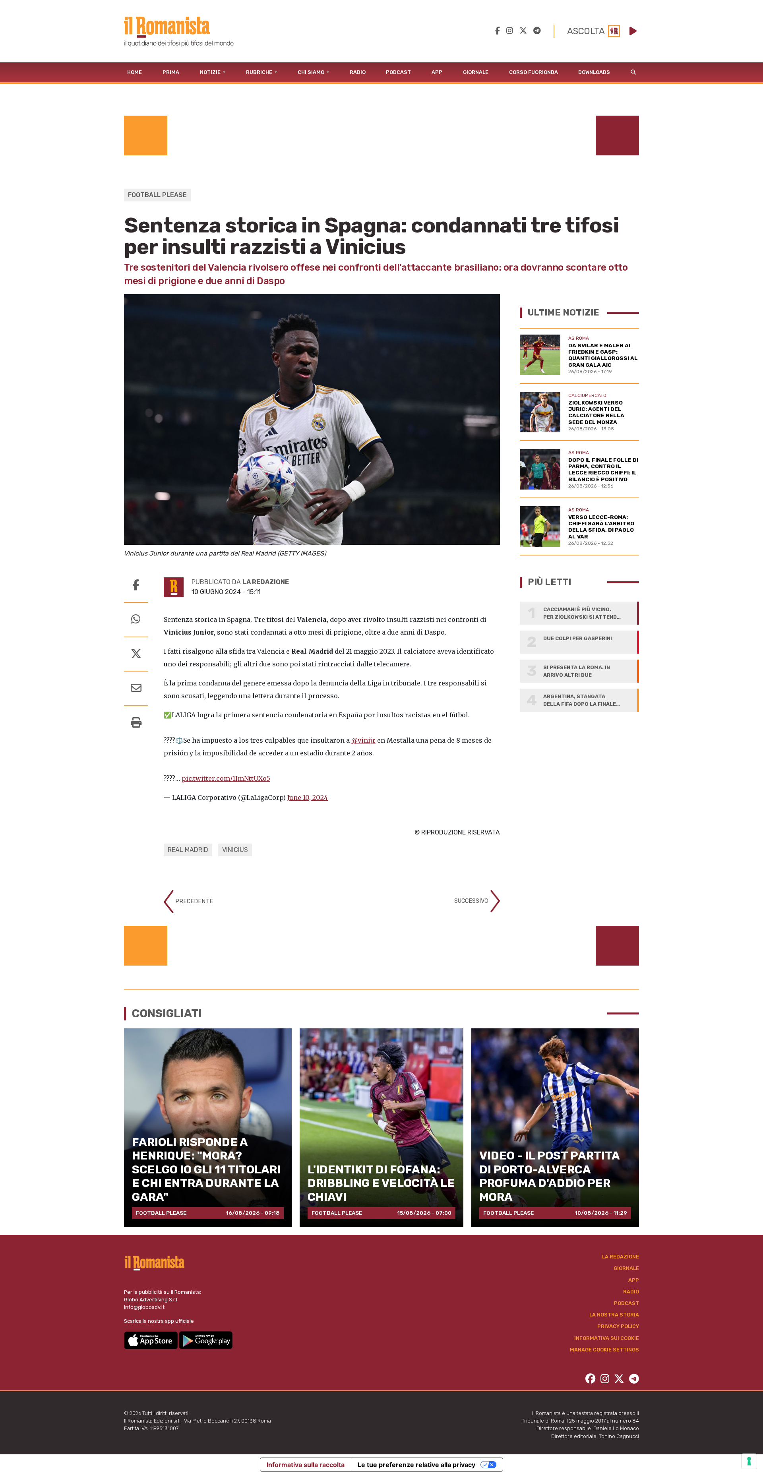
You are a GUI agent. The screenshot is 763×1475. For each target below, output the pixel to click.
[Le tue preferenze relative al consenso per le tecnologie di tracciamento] (749, 1461)
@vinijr (363, 740)
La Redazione (620, 1257)
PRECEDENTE (193, 901)
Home (134, 72)
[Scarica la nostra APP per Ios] (151, 1340)
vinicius (235, 850)
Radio (358, 72)
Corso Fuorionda (533, 72)
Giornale (475, 72)
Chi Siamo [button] (311, 72)
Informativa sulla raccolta (306, 1465)
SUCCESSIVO (472, 901)
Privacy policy (618, 1326)
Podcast (398, 72)
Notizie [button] (211, 72)
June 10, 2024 (307, 797)
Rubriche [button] (259, 72)
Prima (171, 72)
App (437, 72)
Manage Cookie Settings (604, 1350)
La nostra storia (614, 1315)
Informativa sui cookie (606, 1338)
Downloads (594, 72)
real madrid (188, 850)
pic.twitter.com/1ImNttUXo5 (226, 778)
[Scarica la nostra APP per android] (205, 1340)
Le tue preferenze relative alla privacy (416, 1465)
